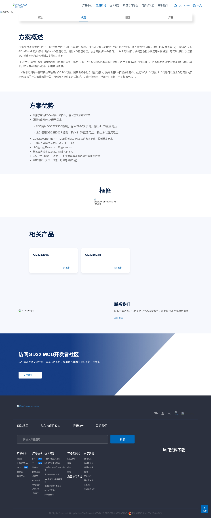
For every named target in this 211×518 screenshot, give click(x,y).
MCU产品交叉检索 (52, 463)
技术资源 (114, 5)
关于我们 (163, 5)
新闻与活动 (88, 463)
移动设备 (36, 484)
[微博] (187, 413)
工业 (34, 463)
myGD (187, 5)
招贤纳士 (78, 426)
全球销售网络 (89, 489)
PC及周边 (36, 480)
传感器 (20, 471)
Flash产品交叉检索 (52, 458)
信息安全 (36, 493)
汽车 (34, 458)
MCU (19, 467)
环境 (69, 463)
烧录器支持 (49, 494)
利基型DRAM (22, 463)
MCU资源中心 (50, 490)
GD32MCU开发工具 (52, 486)
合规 (86, 471)
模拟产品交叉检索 (51, 474)
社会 (69, 467)
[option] (105, 258)
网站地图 (22, 426)
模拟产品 (21, 476)
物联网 (35, 467)
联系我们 (101, 426)
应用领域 (101, 5)
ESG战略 (71, 458)
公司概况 (87, 458)
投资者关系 (88, 480)
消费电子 (36, 476)
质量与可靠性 (130, 5)
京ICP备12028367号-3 (116, 513)
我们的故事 (88, 467)
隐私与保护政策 (50, 426)
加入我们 (87, 476)
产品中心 (87, 5)
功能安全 (36, 489)
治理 (69, 471)
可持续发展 (148, 5)
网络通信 (36, 471)
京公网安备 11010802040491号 (146, 513)
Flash (19, 458)
